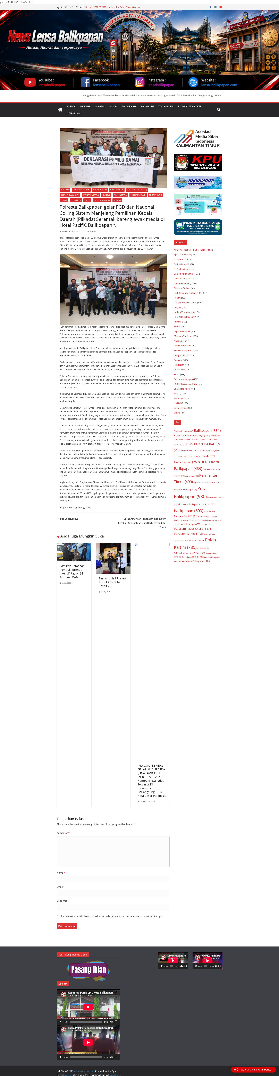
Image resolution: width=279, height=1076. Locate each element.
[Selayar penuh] (116, 1021)
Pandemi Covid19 (185, 516)
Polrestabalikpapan (184, 553)
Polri (200, 552)
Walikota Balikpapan (196, 561)
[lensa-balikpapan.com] (60, 109)
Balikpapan (147, 106)
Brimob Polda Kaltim (81, 190)
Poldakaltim (203, 548)
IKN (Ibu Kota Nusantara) (137, 190)
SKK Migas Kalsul (182, 388)
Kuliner (177, 326)
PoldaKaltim (76, 200)
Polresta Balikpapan (102, 200)
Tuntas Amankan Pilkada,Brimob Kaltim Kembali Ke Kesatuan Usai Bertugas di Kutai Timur (142, 523)
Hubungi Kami (73, 113)
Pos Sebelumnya (69, 518)
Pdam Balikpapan (208, 516)
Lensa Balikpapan (89, 231)
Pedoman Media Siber (190, 106)
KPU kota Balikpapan (192, 504)
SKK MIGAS (203, 556)
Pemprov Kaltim (155, 195)
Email (61, 886)
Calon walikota (204, 450)
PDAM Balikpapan (120, 195)
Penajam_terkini (188, 534)
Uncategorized (181, 408)
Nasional (85, 106)
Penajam (64, 200)
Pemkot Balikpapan (138, 195)
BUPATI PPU (189, 450)
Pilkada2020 (195, 540)
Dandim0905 (190, 456)
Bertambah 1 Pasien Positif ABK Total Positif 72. (112, 582)
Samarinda (188, 557)
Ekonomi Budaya (182, 288)
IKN (181, 476)
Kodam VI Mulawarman (70, 195)
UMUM (177, 403)
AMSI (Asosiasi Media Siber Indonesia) (192, 249)
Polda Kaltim (129, 106)
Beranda (70, 106)
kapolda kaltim (201, 482)
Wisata (177, 412)
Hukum (113, 106)
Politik (87, 200)
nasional (209, 511)
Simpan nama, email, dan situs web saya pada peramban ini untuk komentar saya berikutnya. (111, 916)
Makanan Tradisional (184, 336)
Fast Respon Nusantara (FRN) (188, 293)
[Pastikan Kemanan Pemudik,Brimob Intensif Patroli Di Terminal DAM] (74, 545)
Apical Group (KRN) (183, 254)
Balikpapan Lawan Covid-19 (189, 435)
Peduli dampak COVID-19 (186, 520)
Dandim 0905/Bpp (100, 190)
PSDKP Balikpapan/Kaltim (186, 384)
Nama (61, 872)
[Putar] (60, 1021)
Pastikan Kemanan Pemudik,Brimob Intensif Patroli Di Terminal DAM (72, 571)
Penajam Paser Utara (192, 528)
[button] (253, 1070)
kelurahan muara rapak (185, 489)
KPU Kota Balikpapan (91, 195)
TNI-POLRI (117, 200)
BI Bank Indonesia (182, 269)
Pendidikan (179, 364)
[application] (88, 1007)
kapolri (214, 482)
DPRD (202, 456)
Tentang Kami (166, 106)
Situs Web (62, 900)
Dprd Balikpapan (116, 190)
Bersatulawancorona (189, 439)
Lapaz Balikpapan (182, 331)
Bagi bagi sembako (183, 431)
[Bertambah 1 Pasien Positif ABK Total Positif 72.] (113, 545)
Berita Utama (180, 264)
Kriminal (100, 106)
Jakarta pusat (191, 476)
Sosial (176, 393)
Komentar (63, 833)
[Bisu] (111, 1021)
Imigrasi (177, 307)
